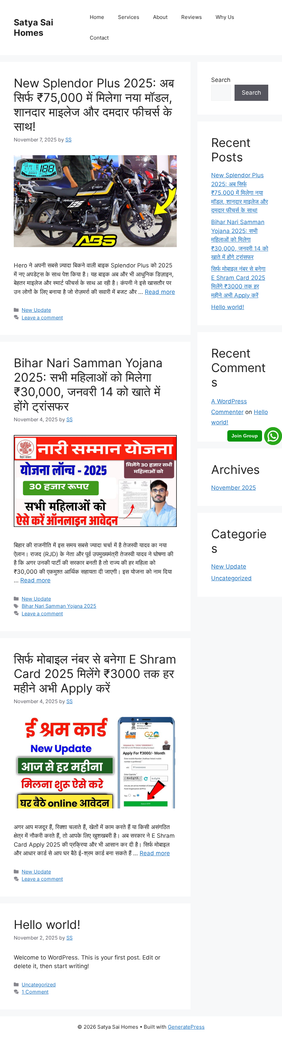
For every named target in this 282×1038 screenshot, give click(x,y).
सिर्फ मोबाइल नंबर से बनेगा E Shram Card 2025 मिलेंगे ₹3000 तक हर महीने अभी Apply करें (95, 673)
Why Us (225, 17)
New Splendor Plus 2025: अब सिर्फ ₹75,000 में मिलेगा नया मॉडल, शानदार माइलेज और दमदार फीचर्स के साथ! (94, 105)
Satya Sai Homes (33, 27)
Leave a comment (42, 317)
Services (128, 17)
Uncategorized (39, 984)
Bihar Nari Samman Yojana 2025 (59, 606)
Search (220, 79)
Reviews (191, 17)
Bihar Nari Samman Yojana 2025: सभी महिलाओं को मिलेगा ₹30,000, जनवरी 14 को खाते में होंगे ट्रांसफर (88, 384)
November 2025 (233, 487)
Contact (99, 37)
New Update (36, 310)
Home (97, 17)
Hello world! (47, 924)
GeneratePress (186, 1027)
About (160, 17)
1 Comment (35, 992)
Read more (160, 291)
